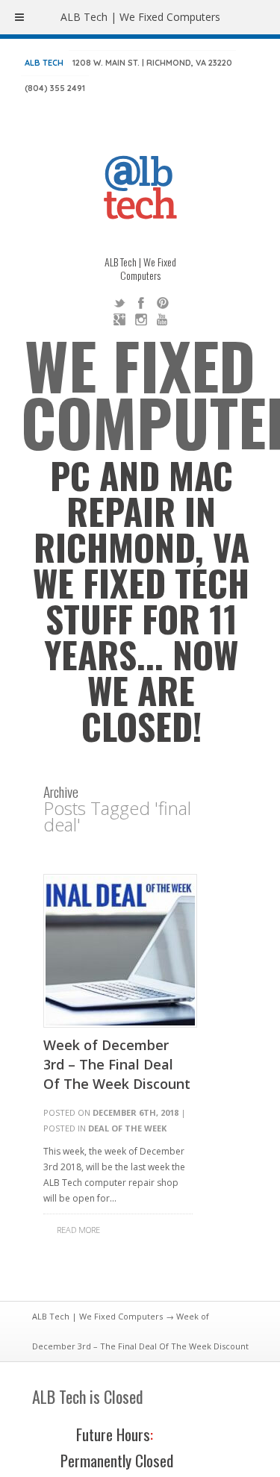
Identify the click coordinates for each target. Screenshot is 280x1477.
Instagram (141, 319)
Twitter (119, 303)
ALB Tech (44, 62)
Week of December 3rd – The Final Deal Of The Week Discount (116, 1064)
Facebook (141, 303)
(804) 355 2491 (55, 88)
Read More (78, 1229)
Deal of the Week (127, 1128)
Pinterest (163, 303)
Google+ (119, 319)
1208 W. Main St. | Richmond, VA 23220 (152, 62)
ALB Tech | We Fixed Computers (97, 1316)
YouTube (163, 319)
